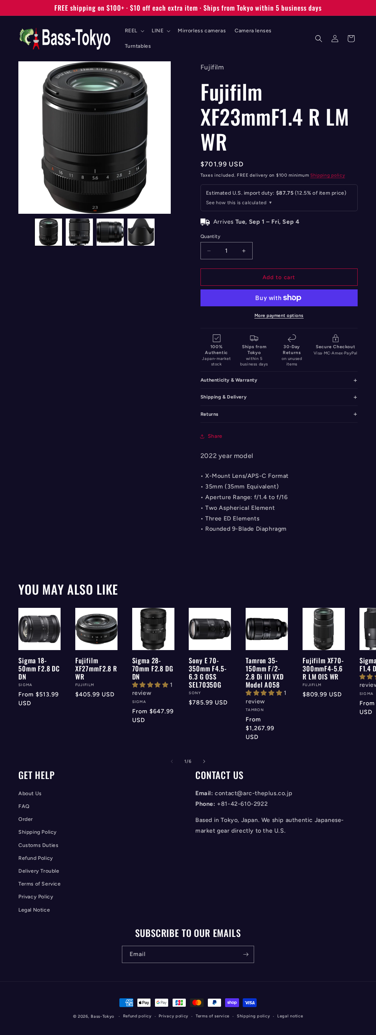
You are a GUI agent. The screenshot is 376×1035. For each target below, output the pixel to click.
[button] (133, 31)
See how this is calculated (236, 202)
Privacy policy (173, 1016)
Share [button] (215, 436)
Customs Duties (38, 845)
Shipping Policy (37, 832)
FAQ (24, 806)
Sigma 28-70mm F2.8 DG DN (152, 668)
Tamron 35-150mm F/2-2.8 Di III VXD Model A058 (265, 672)
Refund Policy (35, 858)
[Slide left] (172, 761)
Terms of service (212, 1016)
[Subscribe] (246, 954)
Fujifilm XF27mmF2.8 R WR (96, 668)
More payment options (279, 315)
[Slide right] (204, 761)
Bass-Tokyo (102, 1016)
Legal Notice (34, 910)
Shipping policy (327, 175)
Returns (209, 414)
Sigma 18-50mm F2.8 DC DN (39, 668)
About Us (30, 793)
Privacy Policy (35, 897)
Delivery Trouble (38, 871)
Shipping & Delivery (223, 397)
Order (25, 819)
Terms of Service (39, 884)
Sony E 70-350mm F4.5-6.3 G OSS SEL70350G (208, 672)
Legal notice (290, 1016)
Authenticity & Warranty (228, 380)
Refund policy (137, 1016)
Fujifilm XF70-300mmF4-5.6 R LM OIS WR (323, 668)
